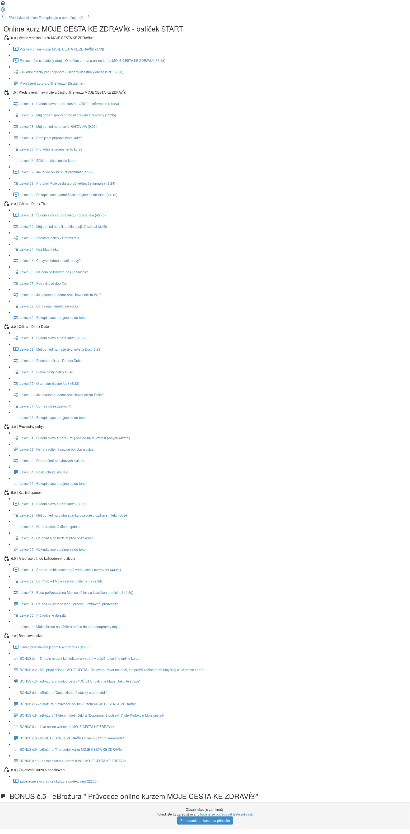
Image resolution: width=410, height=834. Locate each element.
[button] (3, 4)
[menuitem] (3, 11)
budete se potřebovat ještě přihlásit (226, 814)
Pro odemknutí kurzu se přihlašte (205, 820)
